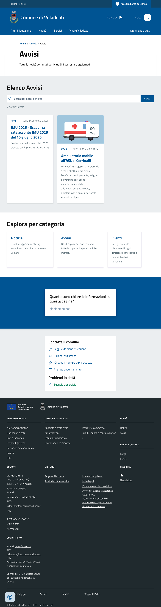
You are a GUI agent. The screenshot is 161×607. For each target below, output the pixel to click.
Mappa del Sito (91, 594)
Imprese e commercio (93, 428)
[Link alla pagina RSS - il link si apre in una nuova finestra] (121, 17)
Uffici (9, 458)
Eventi (123, 459)
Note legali (88, 481)
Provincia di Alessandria (57, 481)
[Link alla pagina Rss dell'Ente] (122, 476)
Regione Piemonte (18, 3)
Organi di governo (16, 443)
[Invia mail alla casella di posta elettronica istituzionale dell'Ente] (21, 496)
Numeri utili (13, 529)
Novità (42, 30)
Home (22, 43)
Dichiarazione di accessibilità (97, 486)
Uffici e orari (13, 524)
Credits (65, 594)
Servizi (58, 30)
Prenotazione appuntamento (97, 502)
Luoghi (123, 454)
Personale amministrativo (20, 448)
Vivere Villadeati (78, 30)
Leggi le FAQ (88, 494)
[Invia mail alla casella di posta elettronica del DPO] (23, 546)
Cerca (147, 98)
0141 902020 (24, 484)
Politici (10, 453)
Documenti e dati (16, 433)
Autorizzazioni (52, 433)
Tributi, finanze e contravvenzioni (99, 435)
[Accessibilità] (9, 597)
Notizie (123, 428)
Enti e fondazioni (15, 438)
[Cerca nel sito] (146, 17)
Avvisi (14, 120)
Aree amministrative (17, 428)
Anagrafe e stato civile (56, 428)
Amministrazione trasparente (97, 491)
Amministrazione (21, 30)
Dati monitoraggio (16, 594)
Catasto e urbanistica (56, 438)
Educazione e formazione (58, 443)
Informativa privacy (92, 476)
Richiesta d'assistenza (93, 506)
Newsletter (126, 480)
